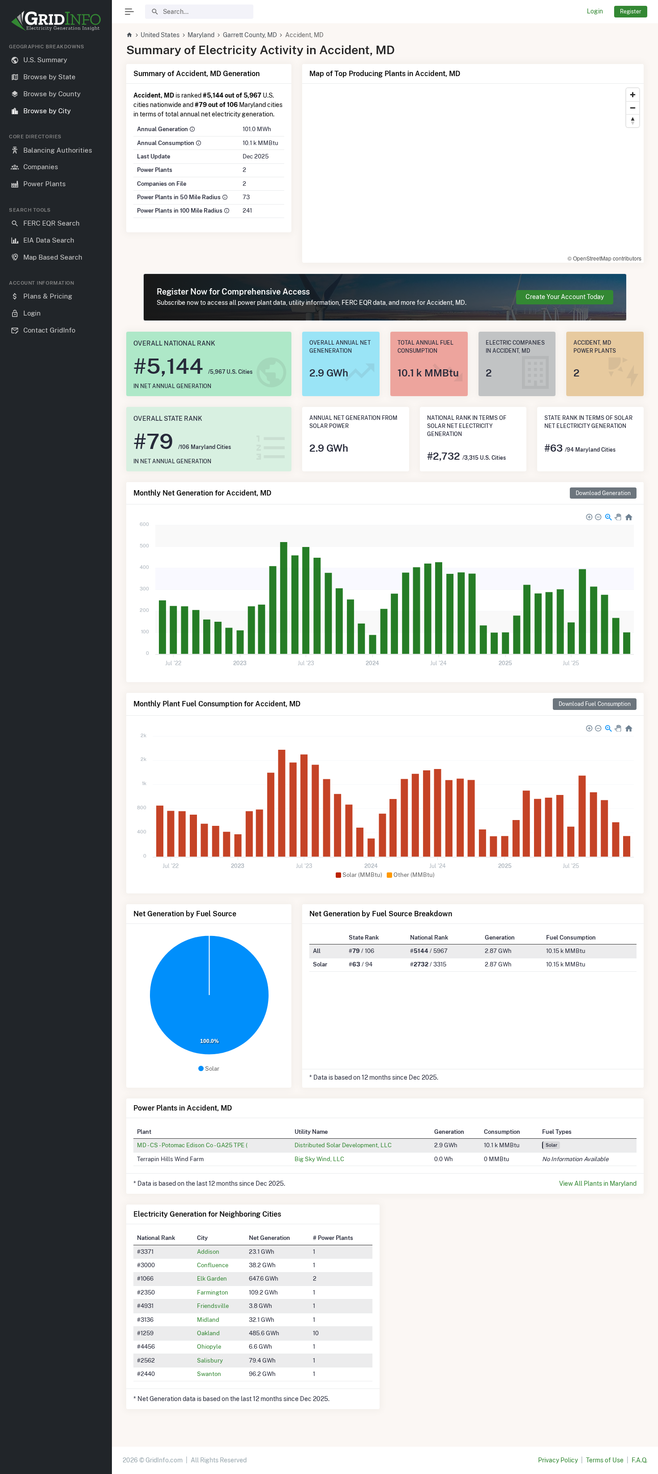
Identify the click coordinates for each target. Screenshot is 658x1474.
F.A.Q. (639, 1460)
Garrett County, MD (250, 34)
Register (630, 11)
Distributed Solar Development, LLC (343, 1145)
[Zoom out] (632, 107)
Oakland (208, 1333)
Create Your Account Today (565, 296)
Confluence (212, 1265)
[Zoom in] (632, 94)
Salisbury (210, 1360)
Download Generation (603, 493)
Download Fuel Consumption (595, 704)
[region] (56, 751)
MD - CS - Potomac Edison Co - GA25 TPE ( (192, 1145)
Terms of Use (605, 1460)
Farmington (212, 1292)
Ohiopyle (209, 1346)
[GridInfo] (56, 20)
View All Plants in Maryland (598, 1183)
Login (595, 11)
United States (160, 34)
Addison (208, 1251)
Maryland (201, 34)
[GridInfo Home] (129, 34)
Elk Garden (212, 1278)
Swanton (209, 1373)
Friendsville (213, 1305)
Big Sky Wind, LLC (319, 1158)
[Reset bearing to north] (632, 120)
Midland (208, 1319)
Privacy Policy (558, 1460)
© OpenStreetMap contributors (604, 258)
